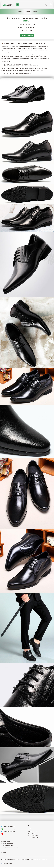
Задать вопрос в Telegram (9, 826)
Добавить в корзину (27, 35)
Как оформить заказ (33, 835)
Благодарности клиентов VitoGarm (10, 847)
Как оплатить (32, 833)
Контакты (4, 852)
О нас (30, 828)
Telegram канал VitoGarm (7, 843)
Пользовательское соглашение (9, 850)
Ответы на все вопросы (34, 829)
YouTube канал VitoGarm (7, 845)
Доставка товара (33, 831)
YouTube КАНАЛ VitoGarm (9, 834)
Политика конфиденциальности (9, 849)
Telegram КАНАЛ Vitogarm (9, 831)
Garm (7, 4)
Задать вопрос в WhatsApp (9, 828)
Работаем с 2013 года (33, 837)
